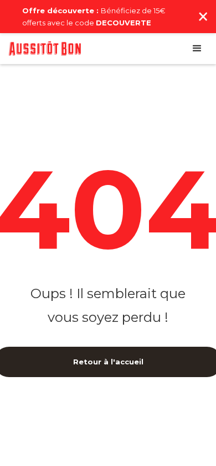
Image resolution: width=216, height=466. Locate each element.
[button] (197, 49)
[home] (45, 48)
